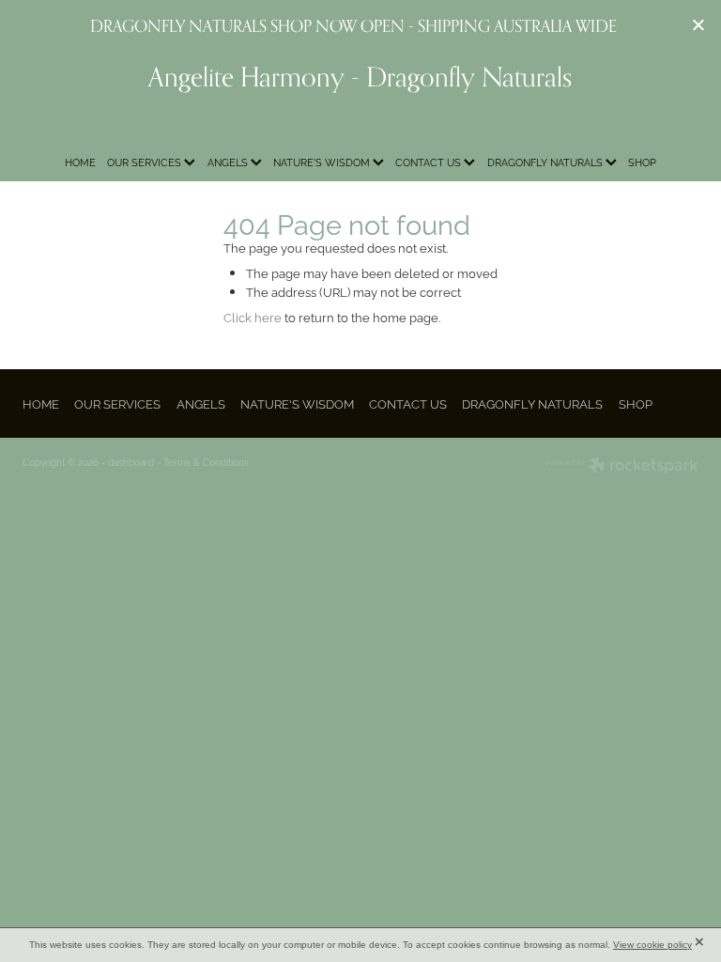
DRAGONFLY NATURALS (546, 161)
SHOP (642, 161)
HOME (80, 161)
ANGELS (229, 161)
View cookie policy (652, 944)
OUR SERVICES (145, 161)
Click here (252, 316)
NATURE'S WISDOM (323, 161)
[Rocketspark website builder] (621, 466)
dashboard (131, 462)
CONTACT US (429, 161)
